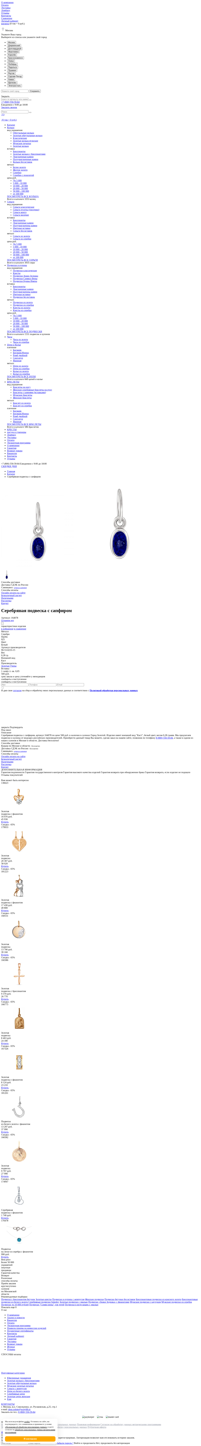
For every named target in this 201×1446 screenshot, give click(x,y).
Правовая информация (88, 1424)
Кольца (10, 127)
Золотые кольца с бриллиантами (29, 154)
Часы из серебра (21, 342)
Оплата (5, 5)
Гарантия (11, 448)
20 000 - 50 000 (20, 188)
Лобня (11, 61)
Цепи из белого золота (18, 1391)
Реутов (11, 73)
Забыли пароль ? (65, 1443)
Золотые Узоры (8, 666)
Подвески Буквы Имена (25, 281)
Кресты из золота (21, 307)
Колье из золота (21, 371)
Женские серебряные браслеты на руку (32, 390)
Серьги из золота (21, 236)
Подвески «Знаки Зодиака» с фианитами (108, 1302)
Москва (11, 42)
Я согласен (30, 1439)
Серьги (10, 201)
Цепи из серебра (21, 368)
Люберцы (12, 64)
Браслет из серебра (22, 405)
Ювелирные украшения (19, 1378)
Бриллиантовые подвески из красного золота (158, 1299)
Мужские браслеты (22, 395)
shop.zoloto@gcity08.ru (19, 1409)
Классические (20, 138)
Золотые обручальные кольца (27, 135)
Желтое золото (20, 170)
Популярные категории (13, 1373)
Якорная (17, 360)
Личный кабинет (9, 21)
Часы (9, 337)
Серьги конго (19, 212)
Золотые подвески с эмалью (74, 1302)
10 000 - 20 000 (20, 186)
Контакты (6, 15)
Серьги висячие (21, 215)
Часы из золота (20, 339)
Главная (11, 471)
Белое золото (19, 167)
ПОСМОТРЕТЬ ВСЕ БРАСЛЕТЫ (24, 424)
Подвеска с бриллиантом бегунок (18, 1299)
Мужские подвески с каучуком (145, 1302)
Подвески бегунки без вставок (119, 1299)
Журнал (11, 1346)
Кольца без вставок (22, 162)
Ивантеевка (13, 52)
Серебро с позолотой (23, 175)
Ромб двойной (20, 355)
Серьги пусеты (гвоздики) (26, 209)
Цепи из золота (20, 366)
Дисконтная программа (18, 443)
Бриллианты (19, 151)
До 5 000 (17, 180)
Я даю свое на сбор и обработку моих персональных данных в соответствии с (69, 690)
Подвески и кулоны (17, 265)
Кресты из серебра (22, 310)
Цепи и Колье (14, 345)
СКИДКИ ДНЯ (9, 466)
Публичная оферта (97, 1427)
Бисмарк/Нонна (21, 352)
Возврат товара (14, 450)
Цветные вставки (21, 228)
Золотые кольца (21, 146)
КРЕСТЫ (12, 429)
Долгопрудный (14, 49)
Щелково (12, 83)
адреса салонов (20, 587)
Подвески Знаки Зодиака (25, 276)
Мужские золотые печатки (20, 1386)
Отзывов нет (7, 620)
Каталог (11, 125)
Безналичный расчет (11, 595)
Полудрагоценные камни (25, 159)
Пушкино (12, 70)
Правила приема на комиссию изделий (26, 1328)
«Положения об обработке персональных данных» (26, 1427)
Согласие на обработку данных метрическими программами (130, 1424)
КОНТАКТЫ (8, 1404)
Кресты (16, 273)
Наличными (7, 598)
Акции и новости (16, 1317)
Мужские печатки (22, 143)
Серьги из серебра (22, 239)
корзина (5, 23)
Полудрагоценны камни (25, 225)
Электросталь (14, 86)
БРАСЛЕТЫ (13, 382)
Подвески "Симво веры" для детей (46, 1304)
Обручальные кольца (23, 133)
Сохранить (35, 91)
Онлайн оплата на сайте (13, 592)
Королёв (12, 55)
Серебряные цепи (16, 1394)
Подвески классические (25, 270)
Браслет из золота (22, 403)
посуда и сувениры (16, 432)
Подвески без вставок (24, 297)
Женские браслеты (22, 397)
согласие (17, 690)
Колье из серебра (21, 374)
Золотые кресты (44, 1299)
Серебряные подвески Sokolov (43, 1302)
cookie (27, 1421)
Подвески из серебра (23, 305)
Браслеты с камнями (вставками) (29, 392)
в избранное (7, 629)
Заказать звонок (9, 107)
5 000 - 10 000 (20, 183)
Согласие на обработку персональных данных (64, 1427)
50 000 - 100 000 (21, 191)
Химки (11, 79)
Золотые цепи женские (18, 1396)
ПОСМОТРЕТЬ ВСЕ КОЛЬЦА (23, 196)
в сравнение (20, 629)
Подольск (12, 67)
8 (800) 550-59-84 (164, 738)
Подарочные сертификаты (20, 1331)
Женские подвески (94, 1299)
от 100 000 (18, 194)
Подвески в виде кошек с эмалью (81, 1304)
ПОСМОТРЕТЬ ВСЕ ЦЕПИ (21, 376)
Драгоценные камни (23, 156)
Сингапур (18, 358)
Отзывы (5, 13)
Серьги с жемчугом (17, 1388)
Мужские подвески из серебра (176, 1302)
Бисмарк (17, 350)
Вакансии (12, 453)
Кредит (5, 603)
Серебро (17, 172)
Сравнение (6, 18)
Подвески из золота (23, 302)
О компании (7, 2)
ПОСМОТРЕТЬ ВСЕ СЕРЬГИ (22, 260)
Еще (9, 1399)
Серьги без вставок (22, 231)
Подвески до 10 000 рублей (15, 1304)
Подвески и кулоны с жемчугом (68, 1299)
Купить (5, 822)
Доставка (5, 7)
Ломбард (5, 10)
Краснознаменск (15, 58)
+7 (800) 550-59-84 (10, 102)
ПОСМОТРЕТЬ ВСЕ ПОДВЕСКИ (24, 331)
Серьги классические (23, 207)
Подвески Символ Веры (25, 278)
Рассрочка (6, 600)
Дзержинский (14, 45)
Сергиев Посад (15, 76)
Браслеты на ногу (22, 387)
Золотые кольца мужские (25, 141)
